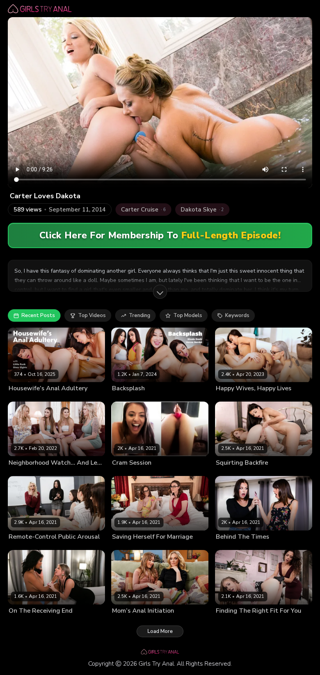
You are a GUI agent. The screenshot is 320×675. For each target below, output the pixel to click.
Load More (160, 631)
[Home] (40, 8)
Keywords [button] (237, 315)
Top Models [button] (187, 315)
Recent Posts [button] (38, 315)
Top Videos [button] (92, 315)
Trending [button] (139, 315)
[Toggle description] (160, 292)
